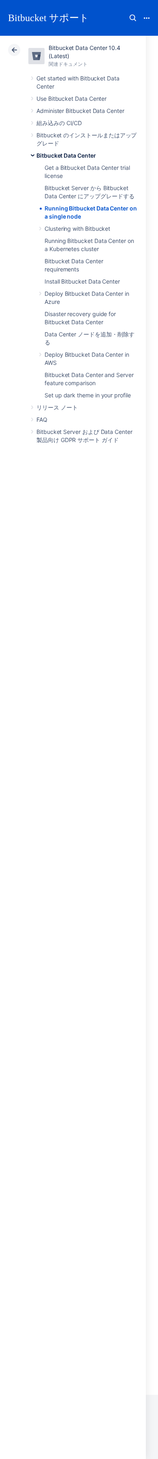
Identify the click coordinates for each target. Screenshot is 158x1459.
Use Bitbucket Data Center (71, 98)
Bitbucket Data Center (66, 155)
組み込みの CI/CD (59, 122)
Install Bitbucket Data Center (82, 281)
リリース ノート (56, 407)
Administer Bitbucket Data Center (80, 110)
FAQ (41, 419)
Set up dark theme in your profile (88, 395)
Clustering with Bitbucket (77, 228)
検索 (132, 17)
